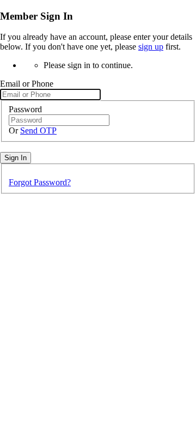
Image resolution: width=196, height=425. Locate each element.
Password (25, 109)
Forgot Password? (40, 182)
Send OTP (38, 130)
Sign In (15, 158)
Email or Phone (26, 83)
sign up (150, 46)
